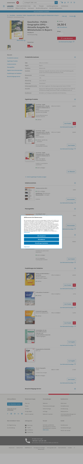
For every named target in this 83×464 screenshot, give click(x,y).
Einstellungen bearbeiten (41, 243)
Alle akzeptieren (41, 236)
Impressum (27, 246)
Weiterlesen (27, 232)
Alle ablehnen (41, 239)
